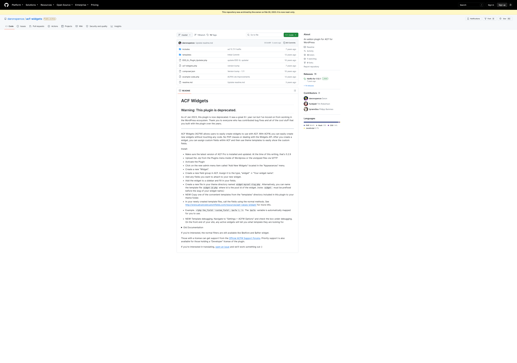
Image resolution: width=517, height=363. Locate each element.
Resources (46, 4)
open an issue (222, 246)
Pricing (94, 4)
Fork (491, 19)
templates (186, 55)
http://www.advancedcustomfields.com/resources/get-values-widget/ (220, 204)
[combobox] (265, 35)
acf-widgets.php (189, 66)
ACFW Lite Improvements (239, 77)
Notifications (475, 19)
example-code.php (190, 77)
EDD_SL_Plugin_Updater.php (194, 60)
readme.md (187, 82)
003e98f (267, 43)
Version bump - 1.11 (236, 71)
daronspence (16, 18)
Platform (16, 4)
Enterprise (80, 4)
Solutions (31, 4)
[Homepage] (6, 5)
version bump (234, 66)
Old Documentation (193, 227)
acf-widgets (34, 18)
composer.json (188, 71)
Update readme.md (204, 43)
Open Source (63, 4)
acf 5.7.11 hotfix (234, 49)
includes (186, 49)
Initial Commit (233, 55)
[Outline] (295, 90)
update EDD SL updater (238, 60)
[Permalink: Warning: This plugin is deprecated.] (179, 110)
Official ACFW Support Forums (244, 238)
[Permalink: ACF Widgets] (179, 101)
